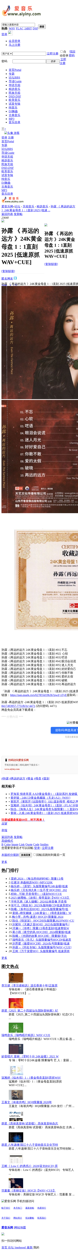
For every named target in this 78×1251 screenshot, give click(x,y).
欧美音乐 (14, 99)
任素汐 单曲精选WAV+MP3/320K (32, 882)
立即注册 (52, 53)
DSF (35, 28)
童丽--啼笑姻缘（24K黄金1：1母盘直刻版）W (41, 913)
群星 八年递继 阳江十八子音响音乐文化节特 (29, 1144)
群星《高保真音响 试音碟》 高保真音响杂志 (29, 1123)
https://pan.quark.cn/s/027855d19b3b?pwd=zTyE (38, 695)
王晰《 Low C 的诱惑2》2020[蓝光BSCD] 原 (29, 1166)
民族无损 (14, 92)
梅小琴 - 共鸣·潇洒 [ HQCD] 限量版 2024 (37, 916)
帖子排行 (5, 1208)
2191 (4, 285)
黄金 (29, 778)
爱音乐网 (7, 206)
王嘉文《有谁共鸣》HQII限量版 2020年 (26, 1102)
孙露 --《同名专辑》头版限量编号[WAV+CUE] (41, 947)
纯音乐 (13, 107)
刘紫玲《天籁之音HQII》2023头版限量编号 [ (40, 924)
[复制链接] (8, 271)
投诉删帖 (29, 1218)
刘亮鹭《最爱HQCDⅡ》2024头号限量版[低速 (41, 943)
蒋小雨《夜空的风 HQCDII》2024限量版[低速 (41, 932)
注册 (11, 137)
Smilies (44, 844)
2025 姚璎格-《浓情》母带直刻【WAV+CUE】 (40, 897)
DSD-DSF (15, 96)
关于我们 (5, 1218)
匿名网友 (7, 278)
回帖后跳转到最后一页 (50, 854)
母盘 (37, 778)
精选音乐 (14, 89)
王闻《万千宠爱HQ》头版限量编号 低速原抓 (41, 951)
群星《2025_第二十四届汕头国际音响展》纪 (29, 1010)
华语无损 (14, 85)
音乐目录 (14, 122)
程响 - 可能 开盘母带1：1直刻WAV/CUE (36, 893)
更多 (4, 861)
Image (15, 844)
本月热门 (17, 1208)
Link (22, 844)
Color (7, 844)
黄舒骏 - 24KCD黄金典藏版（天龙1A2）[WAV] (40, 797)
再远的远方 (17, 778)
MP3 (11, 118)
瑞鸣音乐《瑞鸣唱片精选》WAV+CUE (25, 1035)
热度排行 (41, 1208)
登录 (4, 34)
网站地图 (20, 1227)
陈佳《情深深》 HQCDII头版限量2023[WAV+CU (43, 920)
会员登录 (14, 41)
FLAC (20, 28)
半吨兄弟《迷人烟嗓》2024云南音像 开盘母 (39, 901)
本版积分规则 (10, 854)
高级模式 (7, 840)
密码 (4, 61)
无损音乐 (28, 206)
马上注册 (14, 44)
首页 (15, 69)
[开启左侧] (2, 221)
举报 (4, 830)
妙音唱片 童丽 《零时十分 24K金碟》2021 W (30, 1056)
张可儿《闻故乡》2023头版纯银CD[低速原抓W (41, 905)
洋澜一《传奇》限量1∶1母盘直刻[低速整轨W (40, 928)
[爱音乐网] (21, 16)
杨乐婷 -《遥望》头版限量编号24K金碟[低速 (39, 886)
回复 (4, 823)
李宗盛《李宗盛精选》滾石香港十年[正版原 (29, 985)
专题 (12, 73)
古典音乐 (14, 115)
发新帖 (18, 214)
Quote (28, 844)
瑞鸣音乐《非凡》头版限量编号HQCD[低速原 (41, 939)
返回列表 (7, 214)
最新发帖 (29, 1208)
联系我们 (41, 1218)
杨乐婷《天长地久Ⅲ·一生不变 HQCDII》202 (39, 890)
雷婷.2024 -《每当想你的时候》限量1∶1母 (37, 878)
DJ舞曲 (13, 111)
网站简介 (17, 1218)
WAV (12, 28)
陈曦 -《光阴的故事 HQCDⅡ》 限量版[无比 (39, 935)
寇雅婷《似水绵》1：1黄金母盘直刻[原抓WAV (31, 1077)
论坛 (14, 77)
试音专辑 (14, 103)
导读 (15, 81)
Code (36, 844)
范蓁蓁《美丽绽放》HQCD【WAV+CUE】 (28, 1190)
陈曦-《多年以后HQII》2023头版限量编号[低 (39, 909)
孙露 (5, 778)
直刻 (45, 778)
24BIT (28, 28)
